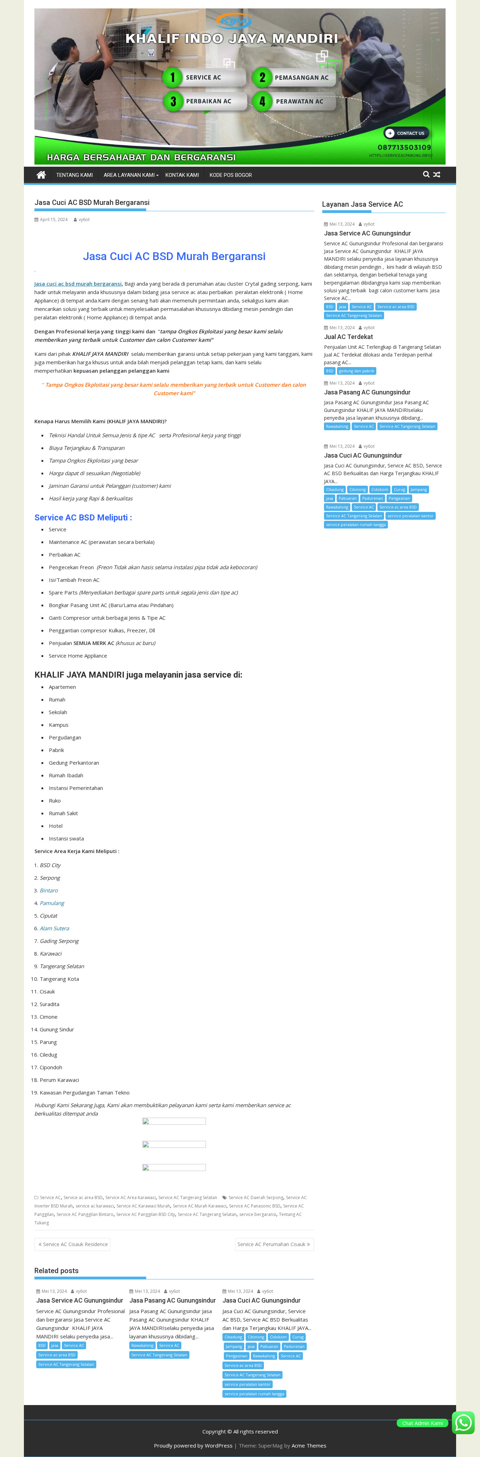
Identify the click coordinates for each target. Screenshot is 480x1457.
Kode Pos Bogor (231, 175)
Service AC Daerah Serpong (256, 1197)
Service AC (50, 1197)
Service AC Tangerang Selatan (187, 1197)
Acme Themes (309, 1445)
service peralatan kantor (248, 1384)
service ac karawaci (95, 1206)
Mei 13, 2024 (54, 1291)
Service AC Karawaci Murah (143, 1206)
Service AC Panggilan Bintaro (85, 1214)
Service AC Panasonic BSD (254, 1206)
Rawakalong (142, 1345)
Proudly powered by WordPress (193, 1445)
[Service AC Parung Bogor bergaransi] (240, 162)
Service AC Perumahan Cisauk (271, 1244)
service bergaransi (257, 1214)
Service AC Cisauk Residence (75, 1244)
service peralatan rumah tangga (254, 1393)
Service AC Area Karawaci (130, 1197)
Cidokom (278, 1336)
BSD (42, 1345)
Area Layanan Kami (129, 175)
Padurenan (294, 1346)
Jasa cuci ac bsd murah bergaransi (78, 283)
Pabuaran (269, 1346)
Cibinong (256, 1336)
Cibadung (233, 1336)
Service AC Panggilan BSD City (145, 1214)
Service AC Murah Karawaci (199, 1206)
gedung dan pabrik (356, 370)
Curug (298, 1336)
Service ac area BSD (83, 1197)
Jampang (234, 1346)
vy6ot (84, 219)
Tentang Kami (74, 175)
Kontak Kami (182, 175)
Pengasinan (236, 1355)
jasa (54, 1345)
